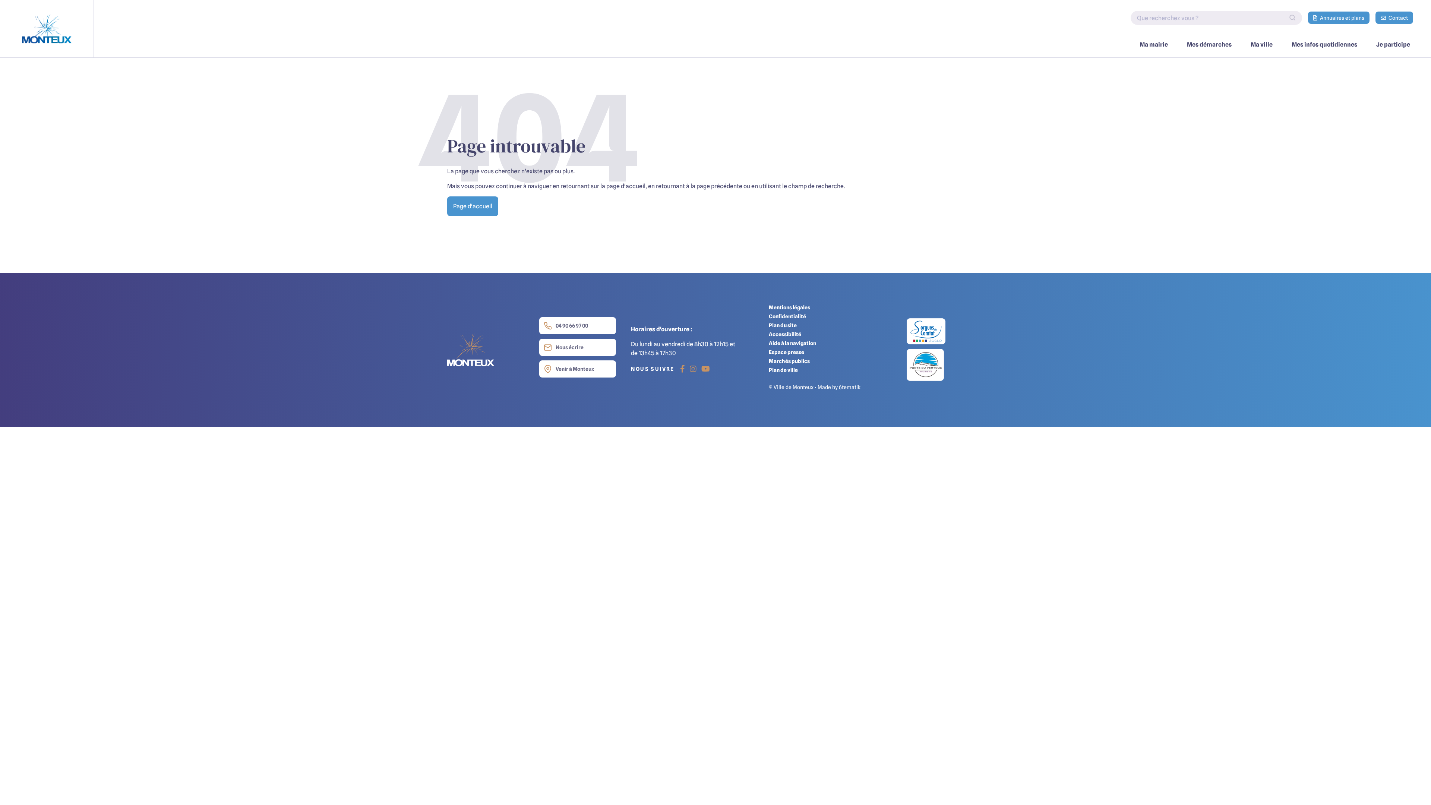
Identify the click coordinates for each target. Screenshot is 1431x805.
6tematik (849, 387)
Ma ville (1262, 44)
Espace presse (786, 352)
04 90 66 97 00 (572, 325)
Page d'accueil (472, 206)
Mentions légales (789, 307)
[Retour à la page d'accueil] (47, 28)
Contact (1397, 18)
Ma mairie (1154, 44)
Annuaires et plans (1341, 18)
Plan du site (783, 325)
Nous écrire (570, 347)
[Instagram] (693, 369)
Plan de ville (783, 370)
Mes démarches (1209, 44)
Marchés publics (789, 361)
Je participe (1393, 44)
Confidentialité (787, 316)
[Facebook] (682, 369)
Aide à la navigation (792, 343)
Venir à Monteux (575, 369)
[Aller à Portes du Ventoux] (925, 364)
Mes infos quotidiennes (1324, 44)
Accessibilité (785, 334)
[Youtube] (705, 369)
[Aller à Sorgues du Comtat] (926, 333)
